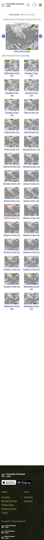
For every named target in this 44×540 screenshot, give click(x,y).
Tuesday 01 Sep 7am (12, 269)
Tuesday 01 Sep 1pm (31, 269)
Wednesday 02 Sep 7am (11, 307)
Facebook (28, 497)
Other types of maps (22, 51)
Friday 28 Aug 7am (11, 132)
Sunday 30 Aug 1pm (31, 200)
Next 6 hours (40, 36)
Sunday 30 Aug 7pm (12, 218)
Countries (5, 497)
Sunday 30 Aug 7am (12, 200)
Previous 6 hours (4, 36)
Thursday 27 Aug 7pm (11, 113)
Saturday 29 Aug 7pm (11, 183)
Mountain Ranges (9, 501)
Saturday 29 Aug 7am (11, 166)
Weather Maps (7, 504)
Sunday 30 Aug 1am (31, 183)
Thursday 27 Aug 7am (11, 94)
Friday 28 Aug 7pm (11, 149)
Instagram (28, 501)
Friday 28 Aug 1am (31, 112)
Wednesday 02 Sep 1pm (31, 307)
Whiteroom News (8, 508)
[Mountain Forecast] (12, 5)
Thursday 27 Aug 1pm (31, 94)
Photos (4, 512)
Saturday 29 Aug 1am (31, 149)
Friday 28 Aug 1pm (31, 132)
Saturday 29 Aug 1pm (31, 166)
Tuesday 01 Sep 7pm (12, 286)
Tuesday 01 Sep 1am (31, 252)
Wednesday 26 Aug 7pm (11, 74)
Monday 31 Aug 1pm (31, 235)
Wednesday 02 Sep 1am (31, 287)
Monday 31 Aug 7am (12, 235)
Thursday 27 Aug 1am (31, 74)
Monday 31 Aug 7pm (12, 252)
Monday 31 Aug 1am (31, 218)
